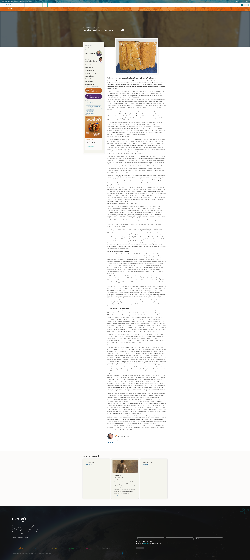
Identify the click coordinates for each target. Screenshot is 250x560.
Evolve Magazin (88, 27)
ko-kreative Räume (89, 113)
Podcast (27, 5)
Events (34, 5)
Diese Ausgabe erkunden (90, 147)
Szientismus (88, 104)
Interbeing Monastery (63, 5)
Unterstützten (10, 1)
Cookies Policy (41, 553)
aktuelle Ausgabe (24, 8)
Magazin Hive (43, 8)
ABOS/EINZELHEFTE (53, 8)
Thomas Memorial (28, 1)
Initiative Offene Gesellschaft (91, 102)
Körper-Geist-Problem (90, 109)
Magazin (21, 5)
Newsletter (21, 1)
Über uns (4, 1)
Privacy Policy (48, 553)
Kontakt (16, 1)
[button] (242, 5)
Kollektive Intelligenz (89, 111)
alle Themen (34, 8)
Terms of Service (34, 553)
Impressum (27, 553)
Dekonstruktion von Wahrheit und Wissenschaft (94, 107)
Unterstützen (20, 537)
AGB (23, 553)
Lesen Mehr (87, 464)
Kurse (45, 5)
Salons (40, 5)
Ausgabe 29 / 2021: (96, 27)
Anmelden (246, 5)
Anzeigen (62, 8)
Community (51, 5)
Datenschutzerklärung (16, 553)
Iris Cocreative (147, 553)
